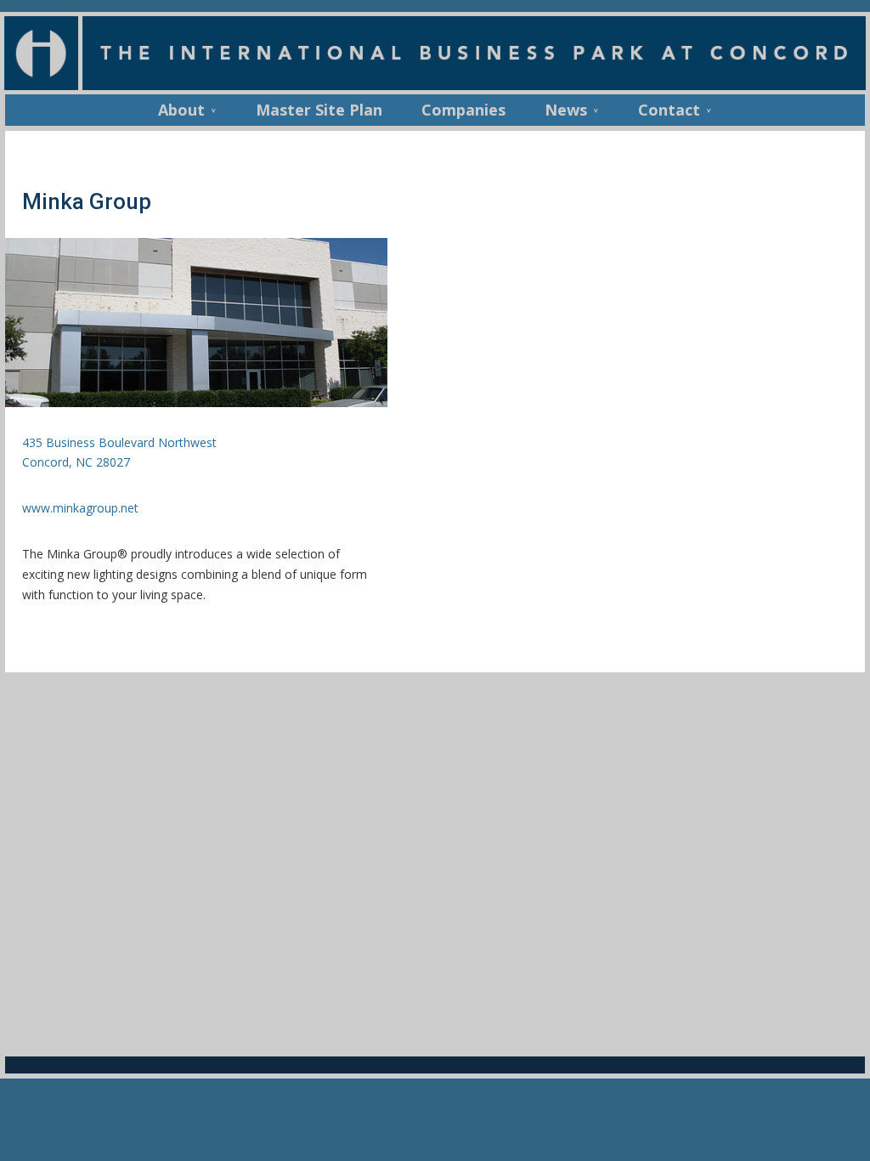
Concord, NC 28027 (76, 462)
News (566, 112)
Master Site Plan (319, 112)
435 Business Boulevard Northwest (119, 442)
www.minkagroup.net (80, 508)
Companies (463, 112)
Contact (669, 112)
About (181, 112)
